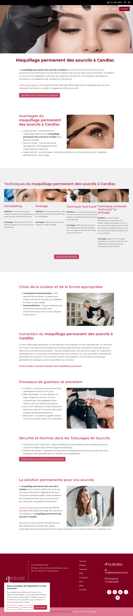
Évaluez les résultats (66, 257)
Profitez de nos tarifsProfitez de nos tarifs (42, 459)
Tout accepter (40, 607)
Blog (81, 586)
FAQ (81, 573)
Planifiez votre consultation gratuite (39, 95)
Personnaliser (13, 607)
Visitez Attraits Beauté (29, 508)
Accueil (82, 561)
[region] (27, 597)
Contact (83, 590)
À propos (83, 577)
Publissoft (93, 612)
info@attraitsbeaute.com (116, 572)
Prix (81, 581)
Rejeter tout (27, 607)
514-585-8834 (116, 2)
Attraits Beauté (31, 85)
